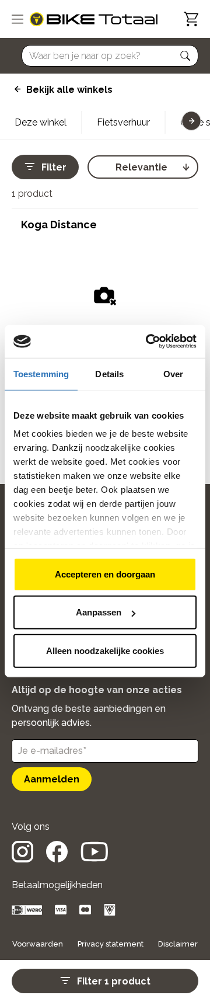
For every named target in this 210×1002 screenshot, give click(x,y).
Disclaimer (178, 944)
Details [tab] (109, 373)
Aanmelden (51, 779)
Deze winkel (40, 122)
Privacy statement (111, 944)
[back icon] (16, 89)
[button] (185, 56)
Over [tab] (173, 373)
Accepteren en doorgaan (105, 574)
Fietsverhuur (123, 122)
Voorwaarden (37, 944)
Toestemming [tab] (41, 373)
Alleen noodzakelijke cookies (105, 650)
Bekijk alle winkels (69, 89)
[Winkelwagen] (191, 19)
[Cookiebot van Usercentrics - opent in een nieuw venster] (148, 341)
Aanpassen (98, 612)
